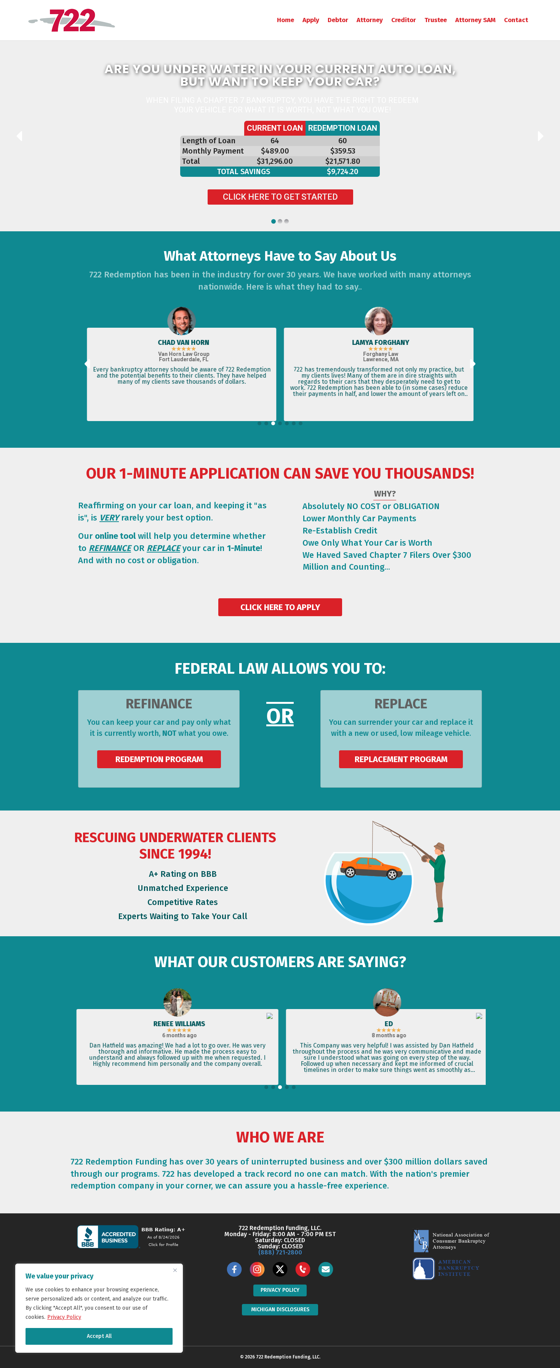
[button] (259, 423)
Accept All (99, 1336)
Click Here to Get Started (280, 197)
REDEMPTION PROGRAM (159, 759)
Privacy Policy (64, 1317)
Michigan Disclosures (280, 1309)
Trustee (435, 20)
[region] (99, 1308)
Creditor (403, 20)
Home (285, 20)
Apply (310, 20)
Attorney (370, 20)
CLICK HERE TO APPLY (280, 607)
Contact (516, 20)
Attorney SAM (475, 20)
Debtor (338, 20)
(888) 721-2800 (280, 1252)
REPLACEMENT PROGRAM (401, 759)
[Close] (174, 1270)
